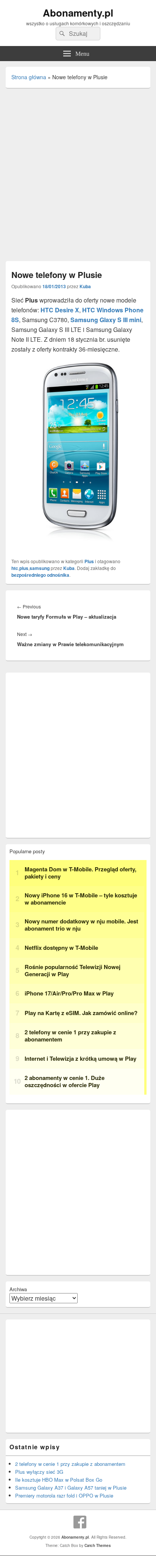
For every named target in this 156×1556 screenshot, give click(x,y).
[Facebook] (79, 1522)
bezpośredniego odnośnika (40, 574)
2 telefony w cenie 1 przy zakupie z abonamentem (70, 1463)
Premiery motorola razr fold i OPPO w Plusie (64, 1495)
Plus (89, 561)
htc (14, 568)
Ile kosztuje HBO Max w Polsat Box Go (58, 1479)
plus (23, 568)
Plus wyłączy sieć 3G (39, 1471)
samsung (40, 568)
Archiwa (18, 1289)
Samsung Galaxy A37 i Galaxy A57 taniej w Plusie (70, 1487)
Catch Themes (97, 1545)
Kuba (85, 286)
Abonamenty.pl (78, 13)
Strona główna (28, 77)
